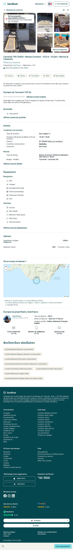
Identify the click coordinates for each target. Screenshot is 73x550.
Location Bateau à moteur (47, 413)
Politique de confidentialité (47, 532)
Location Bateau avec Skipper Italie (16, 373)
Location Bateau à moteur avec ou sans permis (20, 359)
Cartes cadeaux (9, 428)
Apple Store (21, 478)
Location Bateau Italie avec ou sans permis (19, 349)
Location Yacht (43, 417)
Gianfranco (17, 65)
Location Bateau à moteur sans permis (49, 369)
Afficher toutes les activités (15, 117)
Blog (5, 442)
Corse (5, 461)
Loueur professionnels (11, 426)
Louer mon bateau (10, 419)
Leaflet (67, 296)
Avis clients (7, 433)
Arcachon (6, 454)
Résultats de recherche (14, 10)
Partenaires (42, 534)
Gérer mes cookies (44, 461)
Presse (5, 435)
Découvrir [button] (39, 4)
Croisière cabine (44, 431)
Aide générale (43, 452)
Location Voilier (44, 419)
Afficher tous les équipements (15, 228)
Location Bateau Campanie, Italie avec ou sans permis (22, 354)
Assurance (7, 422)
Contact (41, 458)
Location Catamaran (45, 422)
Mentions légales (9, 532)
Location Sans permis (46, 428)
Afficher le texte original (36, 97)
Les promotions (43, 433)
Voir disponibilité (62, 546)
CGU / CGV (7, 534)
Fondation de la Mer (10, 437)
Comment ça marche (45, 456)
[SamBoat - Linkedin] (13, 496)
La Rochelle (7, 458)
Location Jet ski (44, 424)
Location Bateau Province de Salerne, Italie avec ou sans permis (26, 364)
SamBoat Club (8, 431)
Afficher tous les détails (13, 164)
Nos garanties (8, 417)
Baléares (6, 465)
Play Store (21, 484)
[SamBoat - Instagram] (9, 496)
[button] (6, 266)
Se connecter (62, 3)
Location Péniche (44, 426)
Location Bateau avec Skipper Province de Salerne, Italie (23, 378)
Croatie (6, 463)
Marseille (6, 452)
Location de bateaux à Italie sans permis (18, 369)
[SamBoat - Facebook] (5, 496)
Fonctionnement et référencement (51, 454)
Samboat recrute (9, 415)
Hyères (5, 456)
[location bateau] (10, 4)
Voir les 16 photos (60, 49)
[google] (42, 503)
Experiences (7, 439)
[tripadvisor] (8, 512)
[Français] (50, 4)
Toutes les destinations (12, 467)
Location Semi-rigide (45, 415)
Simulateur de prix (10, 424)
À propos (6, 413)
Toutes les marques (45, 435)
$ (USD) (36, 525)
